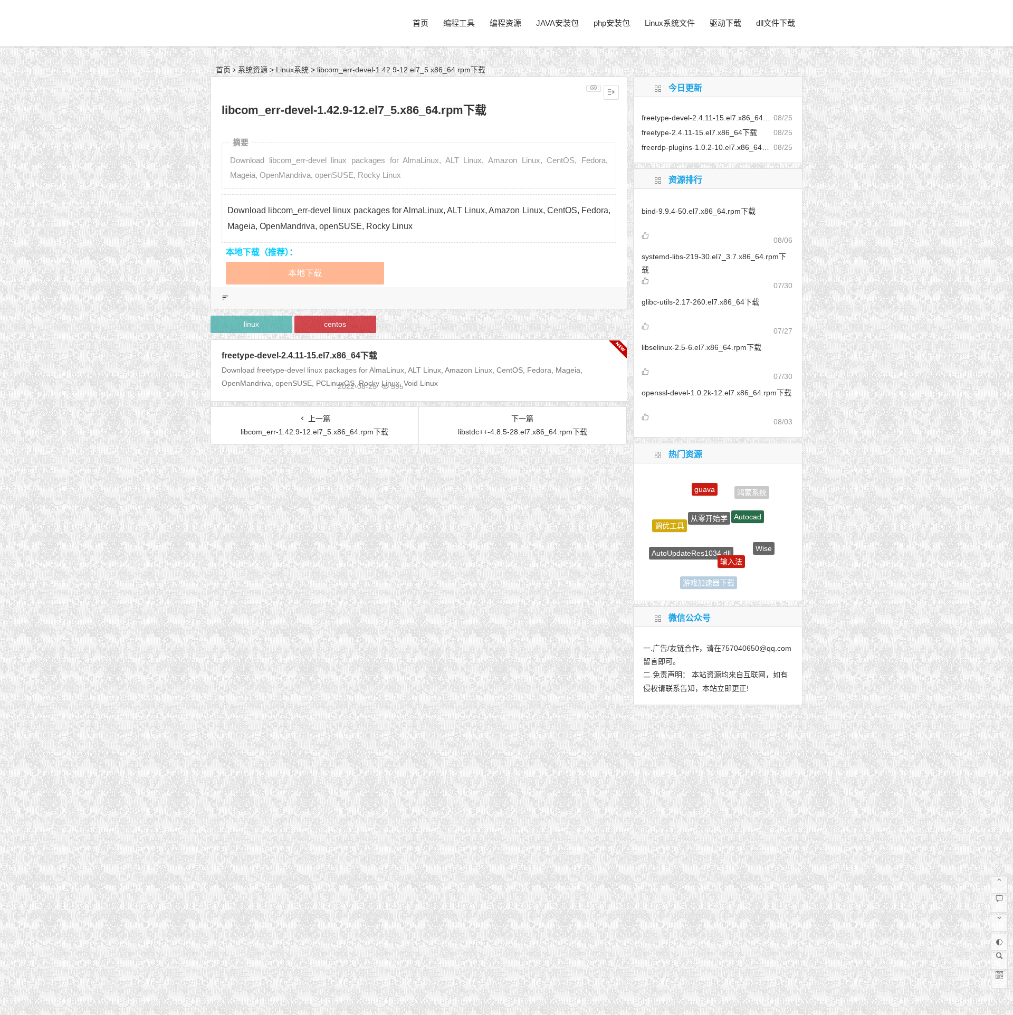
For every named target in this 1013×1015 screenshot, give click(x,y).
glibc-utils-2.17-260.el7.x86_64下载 (700, 302)
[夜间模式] (999, 942)
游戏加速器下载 (708, 576)
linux (251, 324)
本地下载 (305, 273)
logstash (746, 575)
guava (704, 482)
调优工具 (669, 519)
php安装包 (612, 22)
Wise (764, 540)
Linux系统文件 (670, 22)
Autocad (747, 503)
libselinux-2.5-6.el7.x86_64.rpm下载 (701, 347)
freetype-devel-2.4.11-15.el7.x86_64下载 (299, 355)
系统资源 (252, 69)
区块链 (675, 562)
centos (335, 324)
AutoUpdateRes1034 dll (691, 537)
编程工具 (459, 22)
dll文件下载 (775, 22)
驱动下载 (725, 22)
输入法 (731, 544)
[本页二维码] (999, 980)
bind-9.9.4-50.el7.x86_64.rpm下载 (699, 211)
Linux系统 (292, 69)
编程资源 (505, 22)
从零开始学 (709, 501)
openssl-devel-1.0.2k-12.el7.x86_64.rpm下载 (716, 392)
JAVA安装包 (557, 22)
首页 (420, 22)
